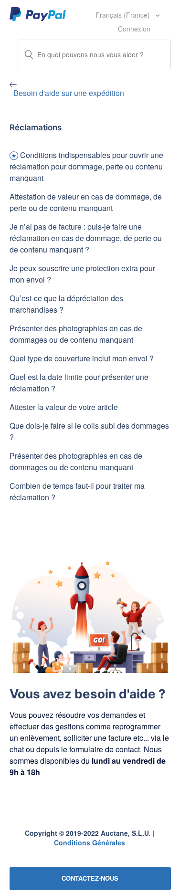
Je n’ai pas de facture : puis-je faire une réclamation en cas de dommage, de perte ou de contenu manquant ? (86, 238)
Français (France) (123, 15)
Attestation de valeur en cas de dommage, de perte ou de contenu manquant (86, 202)
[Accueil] (38, 13)
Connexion (134, 28)
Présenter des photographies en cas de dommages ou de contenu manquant (76, 334)
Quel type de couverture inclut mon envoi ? (82, 358)
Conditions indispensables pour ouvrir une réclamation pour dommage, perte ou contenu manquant (86, 166)
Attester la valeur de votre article (64, 406)
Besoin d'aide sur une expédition (68, 92)
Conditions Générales (89, 842)
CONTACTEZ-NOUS (90, 878)
